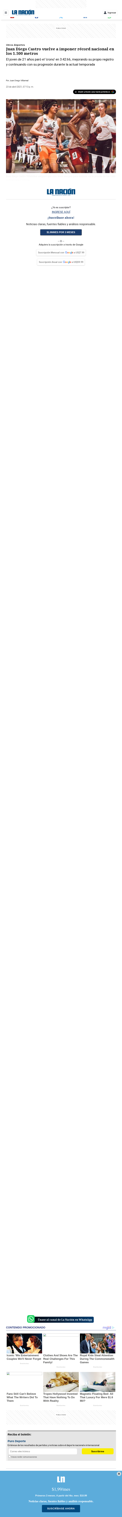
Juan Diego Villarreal (19, 80)
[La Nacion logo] (23, 13)
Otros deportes (15, 44)
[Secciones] (6, 12)
